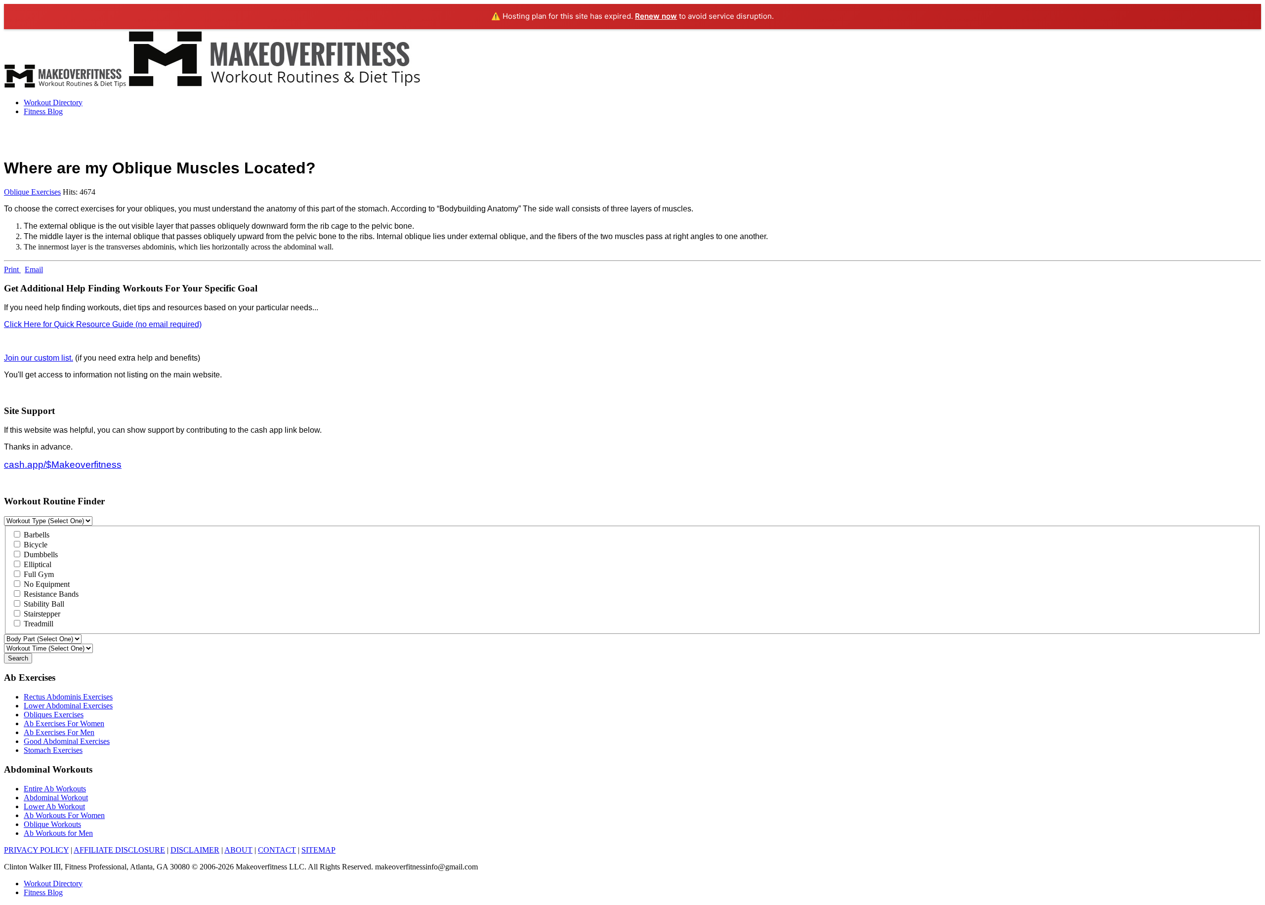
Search (18, 658)
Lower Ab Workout (54, 806)
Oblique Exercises (32, 192)
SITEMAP (318, 850)
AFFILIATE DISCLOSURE (119, 850)
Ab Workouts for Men (58, 833)
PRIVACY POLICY (36, 850)
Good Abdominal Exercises (67, 741)
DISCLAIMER (194, 850)
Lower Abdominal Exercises (68, 705)
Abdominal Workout (56, 797)
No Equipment (46, 584)
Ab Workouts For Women (64, 815)
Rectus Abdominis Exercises (68, 697)
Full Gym (38, 574)
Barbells (35, 535)
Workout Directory (53, 102)
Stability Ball (43, 604)
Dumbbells (40, 554)
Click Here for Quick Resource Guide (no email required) (103, 324)
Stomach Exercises (53, 750)
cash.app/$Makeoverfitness (63, 464)
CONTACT (277, 850)
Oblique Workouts (52, 824)
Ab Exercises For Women (64, 723)
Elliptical (36, 564)
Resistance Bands (50, 594)
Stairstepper (41, 614)
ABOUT (238, 850)
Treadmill (37, 623)
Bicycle (34, 544)
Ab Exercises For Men (59, 732)
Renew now (656, 16)
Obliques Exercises (54, 714)
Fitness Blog (43, 111)
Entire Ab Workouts (55, 788)
